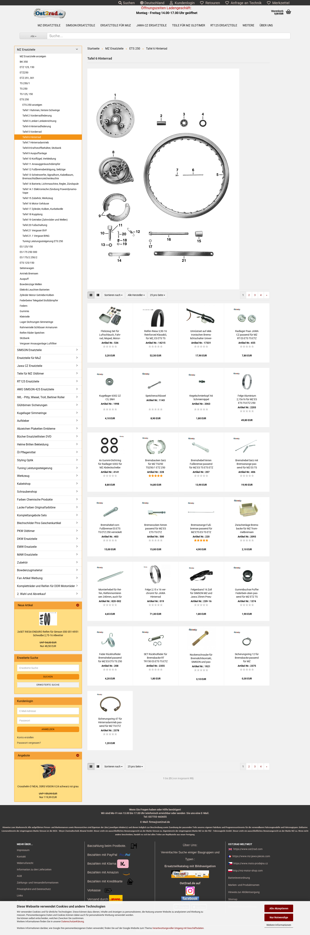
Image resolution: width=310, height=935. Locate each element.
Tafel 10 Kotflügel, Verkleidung (39, 158)
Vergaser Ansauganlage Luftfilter (38, 343)
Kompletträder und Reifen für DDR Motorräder (46, 586)
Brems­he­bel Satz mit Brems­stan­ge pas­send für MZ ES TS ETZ (246, 464)
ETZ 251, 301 (27, 77)
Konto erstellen (25, 737)
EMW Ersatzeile (27, 546)
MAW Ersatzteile (27, 554)
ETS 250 (24, 99)
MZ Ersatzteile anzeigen (33, 56)
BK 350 (24, 61)
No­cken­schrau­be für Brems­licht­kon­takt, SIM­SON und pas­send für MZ (201, 658)
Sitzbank (24, 338)
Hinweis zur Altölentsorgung (244, 892)
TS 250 (23, 88)
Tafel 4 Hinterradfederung (36, 126)
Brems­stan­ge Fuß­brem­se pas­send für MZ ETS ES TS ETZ (201, 528)
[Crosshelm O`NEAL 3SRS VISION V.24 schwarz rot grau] (48, 771)
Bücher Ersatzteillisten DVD (34, 436)
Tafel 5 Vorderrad (32, 131)
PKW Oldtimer (26, 531)
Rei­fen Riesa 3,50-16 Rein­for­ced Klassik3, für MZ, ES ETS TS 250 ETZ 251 (155, 335)
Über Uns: (190, 845)
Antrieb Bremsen (29, 273)
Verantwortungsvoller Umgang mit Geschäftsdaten (178, 928)
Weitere (248, 25)
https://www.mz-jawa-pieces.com (251, 856)
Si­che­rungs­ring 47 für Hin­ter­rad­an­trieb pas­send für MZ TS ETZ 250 (110, 722)
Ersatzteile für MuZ (115, 25)
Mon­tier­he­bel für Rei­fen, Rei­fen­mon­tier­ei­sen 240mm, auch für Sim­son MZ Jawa (110, 593)
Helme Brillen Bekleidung (32, 444)
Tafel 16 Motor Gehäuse (35, 203)
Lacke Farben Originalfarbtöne (36, 507)
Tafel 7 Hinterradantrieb (35, 142)
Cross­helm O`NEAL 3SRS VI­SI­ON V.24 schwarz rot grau (48, 786)
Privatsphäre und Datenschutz (34, 889)
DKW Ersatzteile (27, 539)
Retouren (212, 3)
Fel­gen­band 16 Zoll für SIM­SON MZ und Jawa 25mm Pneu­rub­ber (201, 593)
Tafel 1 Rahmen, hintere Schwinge (41, 110)
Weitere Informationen (278, 925)
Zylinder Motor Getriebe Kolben (37, 295)
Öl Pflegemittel (26, 452)
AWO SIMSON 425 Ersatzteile (35, 389)
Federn (23, 305)
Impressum (23, 850)
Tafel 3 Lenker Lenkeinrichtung (39, 121)
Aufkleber (23, 420)
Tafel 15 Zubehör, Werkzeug (37, 198)
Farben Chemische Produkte (35, 499)
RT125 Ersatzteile (223, 25)
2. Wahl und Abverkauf (31, 594)
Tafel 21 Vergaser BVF (34, 230)
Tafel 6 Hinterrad (31, 137)
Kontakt (21, 856)
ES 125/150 (26, 246)
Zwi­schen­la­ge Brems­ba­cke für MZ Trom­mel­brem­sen (247, 528)
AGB (19, 876)
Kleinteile (25, 316)
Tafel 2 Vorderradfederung (37, 115)
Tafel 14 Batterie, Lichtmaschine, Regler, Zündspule (50, 183)
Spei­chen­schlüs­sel (155, 395)
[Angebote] (77, 756)
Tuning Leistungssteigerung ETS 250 (42, 241)
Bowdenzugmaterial (29, 570)
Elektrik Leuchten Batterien (35, 289)
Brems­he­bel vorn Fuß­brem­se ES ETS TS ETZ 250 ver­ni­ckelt (110, 528)
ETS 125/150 (27, 262)
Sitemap (232, 899)
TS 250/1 (25, 83)
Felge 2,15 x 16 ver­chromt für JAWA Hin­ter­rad (155, 593)
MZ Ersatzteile (49, 25)
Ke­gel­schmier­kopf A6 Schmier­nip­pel (201, 397)
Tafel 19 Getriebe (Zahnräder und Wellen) (45, 219)
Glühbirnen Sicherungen (32, 405)
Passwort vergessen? (29, 742)
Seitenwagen (27, 268)
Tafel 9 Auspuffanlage (34, 153)
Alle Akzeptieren (278, 908)
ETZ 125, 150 (27, 67)
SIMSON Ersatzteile (80, 25)
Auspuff (24, 278)
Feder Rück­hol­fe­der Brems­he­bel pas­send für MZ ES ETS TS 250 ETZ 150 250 (110, 658)
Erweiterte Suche (48, 685)
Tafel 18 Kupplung (32, 214)
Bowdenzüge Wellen (31, 284)
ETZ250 (24, 72)
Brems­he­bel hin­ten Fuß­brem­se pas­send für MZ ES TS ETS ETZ (201, 464)
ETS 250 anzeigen (32, 104)
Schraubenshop (27, 491)
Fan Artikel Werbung (30, 578)
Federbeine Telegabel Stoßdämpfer (39, 300)
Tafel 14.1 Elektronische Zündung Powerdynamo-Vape (49, 191)
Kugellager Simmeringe (31, 413)
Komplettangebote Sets (32, 515)
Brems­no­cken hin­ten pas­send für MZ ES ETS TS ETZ (155, 528)
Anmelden (48, 729)
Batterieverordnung (239, 877)
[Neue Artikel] (77, 605)
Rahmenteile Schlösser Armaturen (38, 327)
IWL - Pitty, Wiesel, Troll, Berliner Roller (41, 397)
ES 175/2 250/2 (28, 257)
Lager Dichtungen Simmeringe (36, 322)
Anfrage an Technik (245, 3)
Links (20, 895)
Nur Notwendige (279, 917)
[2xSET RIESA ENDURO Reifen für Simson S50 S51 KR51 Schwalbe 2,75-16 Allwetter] (48, 618)
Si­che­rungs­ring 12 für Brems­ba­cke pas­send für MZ (247, 658)
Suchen (128, 3)
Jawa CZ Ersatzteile (151, 25)
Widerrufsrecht (25, 863)
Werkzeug (23, 476)
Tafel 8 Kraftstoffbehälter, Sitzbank (41, 147)
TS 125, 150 (26, 94)
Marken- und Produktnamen (243, 884)
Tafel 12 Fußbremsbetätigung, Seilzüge (43, 169)
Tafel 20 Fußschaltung (34, 225)
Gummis (24, 311)
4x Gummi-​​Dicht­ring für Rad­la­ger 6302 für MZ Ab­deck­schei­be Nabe (110, 464)
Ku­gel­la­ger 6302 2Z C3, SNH (110, 397)
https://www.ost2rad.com (247, 849)
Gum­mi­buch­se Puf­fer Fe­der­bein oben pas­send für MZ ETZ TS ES (247, 593)
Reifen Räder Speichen (32, 332)
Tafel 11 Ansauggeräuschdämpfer (41, 164)
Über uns (266, 25)
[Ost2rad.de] (49, 13)
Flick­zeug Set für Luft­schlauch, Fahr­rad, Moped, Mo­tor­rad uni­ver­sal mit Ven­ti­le (110, 335)
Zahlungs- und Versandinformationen (37, 882)
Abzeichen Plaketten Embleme (36, 428)
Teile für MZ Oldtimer (188, 25)
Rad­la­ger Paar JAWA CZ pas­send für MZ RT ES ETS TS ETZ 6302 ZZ (247, 335)
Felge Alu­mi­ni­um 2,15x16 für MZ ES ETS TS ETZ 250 (247, 399)
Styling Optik (25, 460)
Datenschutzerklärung (72, 921)
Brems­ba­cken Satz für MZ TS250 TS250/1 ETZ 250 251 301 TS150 (155, 464)
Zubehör (22, 562)
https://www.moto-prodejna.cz (250, 863)
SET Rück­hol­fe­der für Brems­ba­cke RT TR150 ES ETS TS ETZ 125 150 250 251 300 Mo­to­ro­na (156, 658)
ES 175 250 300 (28, 252)
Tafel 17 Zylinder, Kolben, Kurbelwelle (42, 208)
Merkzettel (280, 3)
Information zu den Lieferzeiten (34, 869)
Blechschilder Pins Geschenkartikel (39, 523)
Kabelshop (23, 483)
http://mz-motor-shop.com (248, 870)
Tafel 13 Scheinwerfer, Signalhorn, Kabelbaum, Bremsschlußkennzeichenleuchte (48, 176)
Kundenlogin (184, 3)
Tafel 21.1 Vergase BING (36, 235)
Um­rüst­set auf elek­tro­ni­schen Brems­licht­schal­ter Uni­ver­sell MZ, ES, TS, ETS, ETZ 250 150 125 (201, 335)
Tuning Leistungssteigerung (34, 468)
